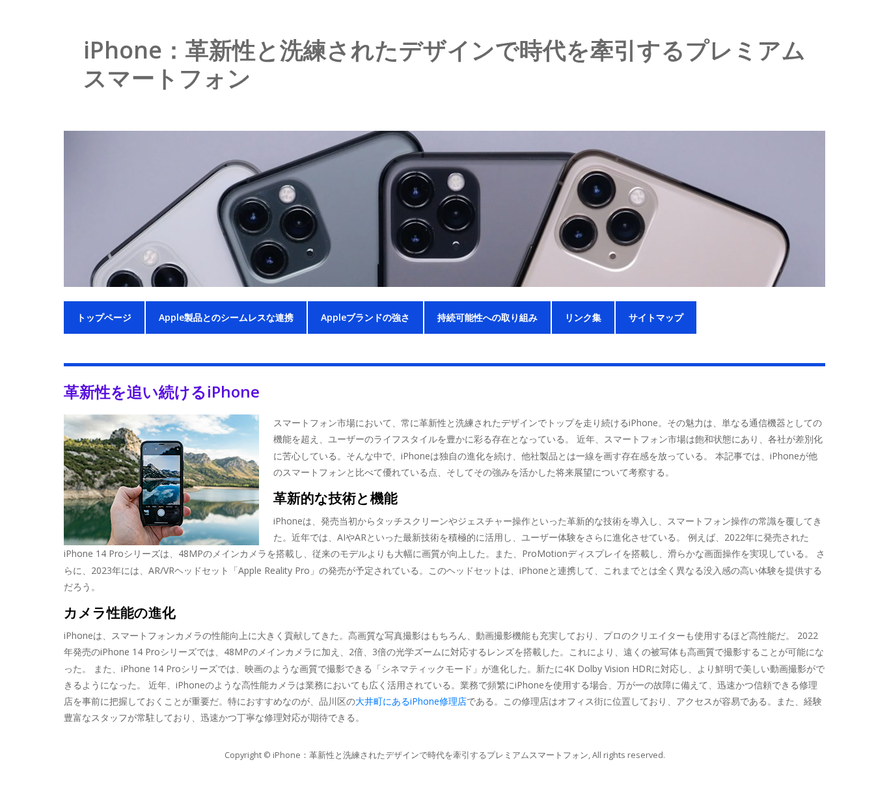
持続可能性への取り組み (487, 317)
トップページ (104, 317)
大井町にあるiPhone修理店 (411, 701)
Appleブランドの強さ (365, 317)
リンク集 (583, 317)
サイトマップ (656, 317)
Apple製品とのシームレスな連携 (226, 317)
